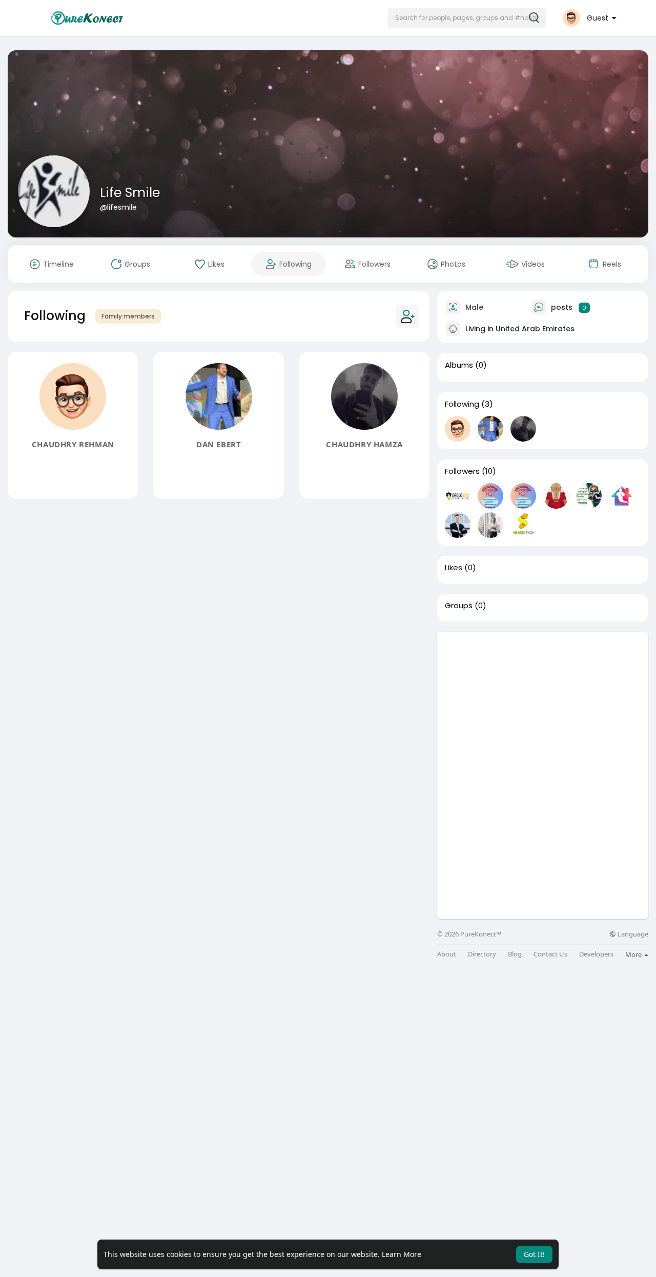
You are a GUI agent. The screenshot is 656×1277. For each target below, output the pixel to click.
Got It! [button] (534, 1254)
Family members (128, 316)
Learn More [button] (401, 1254)
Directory (482, 954)
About (446, 954)
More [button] (634, 954)
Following (462, 404)
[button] (466, 18)
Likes (453, 568)
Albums (459, 365)
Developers (596, 954)
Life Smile (130, 193)
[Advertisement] (542, 703)
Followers (462, 471)
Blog (515, 954)
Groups (459, 606)
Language (632, 934)
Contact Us (550, 954)
